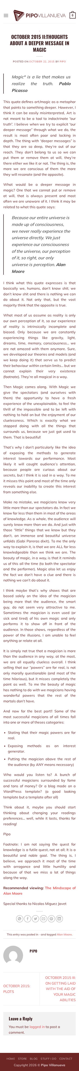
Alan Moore (64, 934)
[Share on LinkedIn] (59, 918)
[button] (6, 15)
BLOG (34, 1058)
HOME (11, 1058)
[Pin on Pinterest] (51, 918)
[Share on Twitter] (35, 918)
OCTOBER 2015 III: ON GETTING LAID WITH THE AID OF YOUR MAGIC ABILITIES (60, 988)
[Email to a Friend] (43, 918)
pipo (63, 61)
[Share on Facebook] (27, 918)
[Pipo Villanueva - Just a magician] (39, 15)
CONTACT (65, 1058)
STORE (22, 1058)
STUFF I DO (48, 1058)
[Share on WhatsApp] (19, 918)
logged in (37, 1027)
